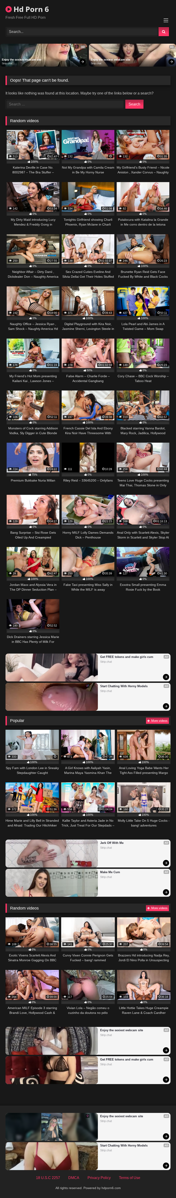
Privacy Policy (99, 1178)
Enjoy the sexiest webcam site (21, 59)
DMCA (73, 1178)
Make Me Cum (110, 872)
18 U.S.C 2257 (48, 1178)
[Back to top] (162, 1184)
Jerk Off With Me (112, 843)
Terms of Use (129, 1178)
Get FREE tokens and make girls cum (126, 657)
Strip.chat (7, 63)
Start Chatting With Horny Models (124, 686)
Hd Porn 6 (30, 9)
